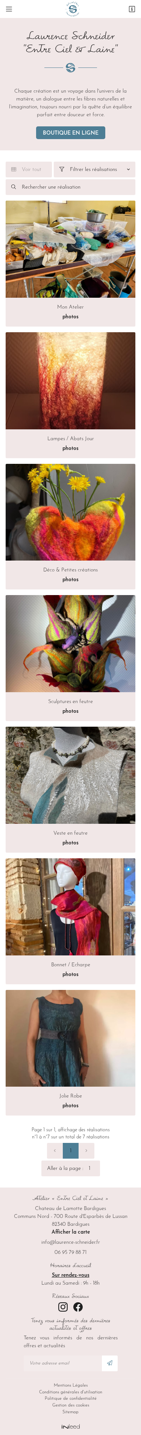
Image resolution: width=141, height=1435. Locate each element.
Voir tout (26, 169)
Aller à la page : (65, 1168)
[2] (86, 1151)
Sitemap (70, 1412)
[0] (55, 1151)
